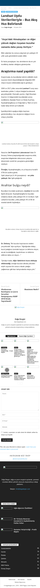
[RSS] (20, 493)
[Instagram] (18, 330)
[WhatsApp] (18, 33)
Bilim (10, 8)
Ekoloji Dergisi (5, 568)
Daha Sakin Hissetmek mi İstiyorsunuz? (31, 377)
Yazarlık (29, 579)
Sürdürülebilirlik (12, 12)
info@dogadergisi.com (23, 489)
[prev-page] (18, 383)
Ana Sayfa (3, 8)
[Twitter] (8, 33)
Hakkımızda (12, 579)
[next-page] (21, 383)
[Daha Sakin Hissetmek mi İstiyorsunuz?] (33, 370)
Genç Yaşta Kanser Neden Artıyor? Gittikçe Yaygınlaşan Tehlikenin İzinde (20, 377)
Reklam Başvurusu (20, 582)
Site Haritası (21, 579)
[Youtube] (29, 493)
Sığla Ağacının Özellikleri (23, 508)
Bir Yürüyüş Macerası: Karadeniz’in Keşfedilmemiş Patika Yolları (24, 521)
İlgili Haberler (11, 336)
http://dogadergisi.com (20, 322)
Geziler (3, 552)
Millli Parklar (5, 565)
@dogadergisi (20, 459)
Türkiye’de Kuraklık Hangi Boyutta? (6, 376)
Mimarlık (4, 562)
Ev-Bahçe (4, 347)
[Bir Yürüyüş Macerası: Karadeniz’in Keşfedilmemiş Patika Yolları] (6, 522)
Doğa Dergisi (8, 27)
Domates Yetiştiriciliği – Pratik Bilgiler (7, 351)
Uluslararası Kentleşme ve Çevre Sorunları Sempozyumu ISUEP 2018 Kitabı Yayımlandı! (9, 295)
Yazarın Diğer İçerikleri (26, 336)
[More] (24, 33)
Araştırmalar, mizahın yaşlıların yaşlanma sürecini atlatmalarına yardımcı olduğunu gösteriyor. (19, 353)
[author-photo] (20, 311)
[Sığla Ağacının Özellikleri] (6, 511)
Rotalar (3, 555)
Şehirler (3, 558)
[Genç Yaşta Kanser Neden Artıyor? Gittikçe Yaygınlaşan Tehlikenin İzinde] (20, 370)
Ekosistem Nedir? (31, 289)
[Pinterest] (13, 33)
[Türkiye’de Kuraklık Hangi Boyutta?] (7, 370)
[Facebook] (3, 33)
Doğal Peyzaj (5, 373)
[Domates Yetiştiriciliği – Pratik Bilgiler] (7, 344)
